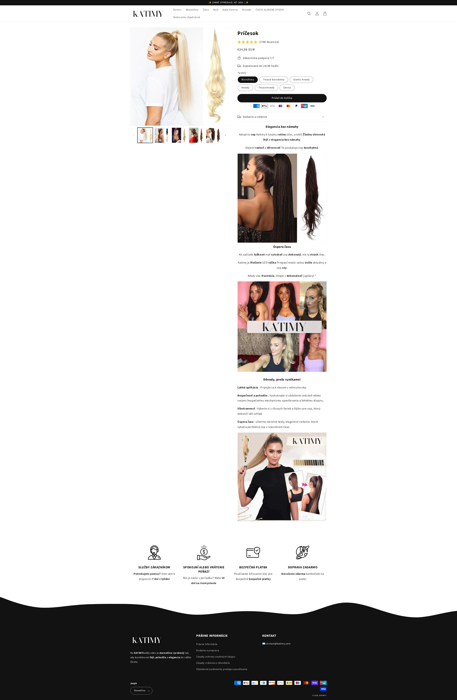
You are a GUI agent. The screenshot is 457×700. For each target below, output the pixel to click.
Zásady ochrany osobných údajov (215, 657)
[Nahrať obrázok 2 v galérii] (162, 135)
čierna (287, 88)
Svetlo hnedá (301, 79)
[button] (309, 14)
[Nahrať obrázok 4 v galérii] (196, 135)
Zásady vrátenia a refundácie (213, 663)
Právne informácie (206, 644)
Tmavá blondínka (273, 79)
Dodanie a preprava (207, 650)
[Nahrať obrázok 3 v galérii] (179, 135)
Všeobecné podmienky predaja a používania (221, 669)
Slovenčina (139, 690)
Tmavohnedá (266, 88)
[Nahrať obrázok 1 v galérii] (145, 135)
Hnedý (245, 88)
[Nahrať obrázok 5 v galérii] (213, 135)
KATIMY (322, 695)
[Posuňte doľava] (133, 135)
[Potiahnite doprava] (225, 135)
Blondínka (248, 79)
